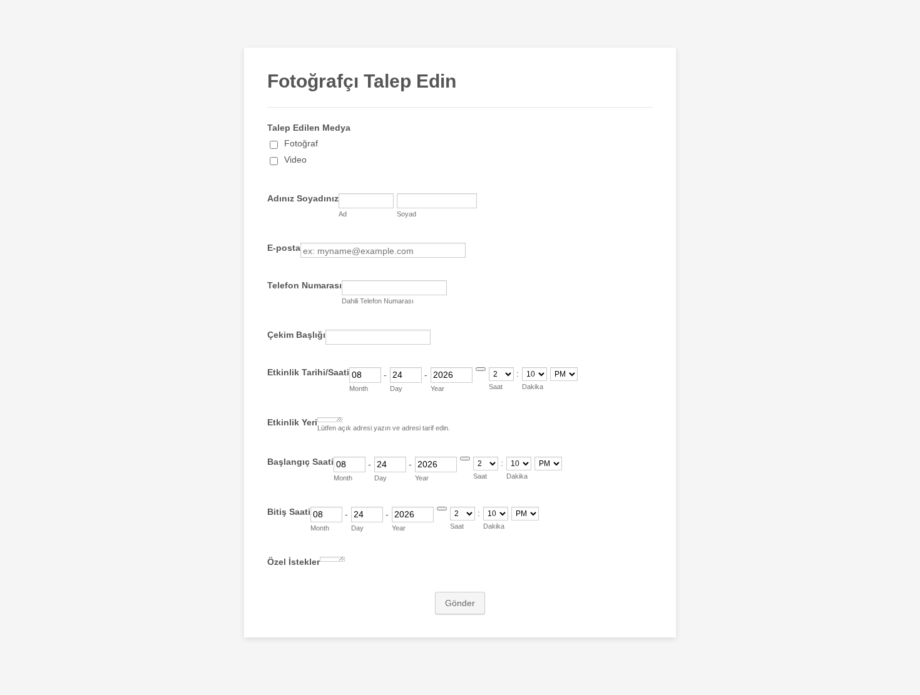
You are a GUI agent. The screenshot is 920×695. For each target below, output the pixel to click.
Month (358, 388)
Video (295, 160)
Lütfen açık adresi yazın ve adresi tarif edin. (383, 428)
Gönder (460, 603)
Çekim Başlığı (296, 335)
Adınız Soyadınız (303, 198)
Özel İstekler (293, 562)
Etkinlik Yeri (292, 422)
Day (396, 388)
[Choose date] (481, 369)
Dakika (532, 386)
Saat (496, 386)
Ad (343, 214)
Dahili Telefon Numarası (378, 301)
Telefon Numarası (304, 285)
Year (437, 388)
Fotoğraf (301, 143)
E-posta (283, 248)
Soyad (406, 214)
